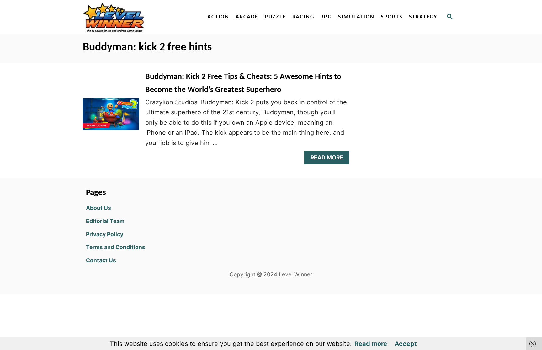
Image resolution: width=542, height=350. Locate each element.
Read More (329, 159)
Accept (406, 343)
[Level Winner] (137, 17)
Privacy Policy (104, 234)
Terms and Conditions (115, 247)
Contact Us (101, 260)
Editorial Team (105, 221)
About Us (98, 208)
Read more (370, 343)
